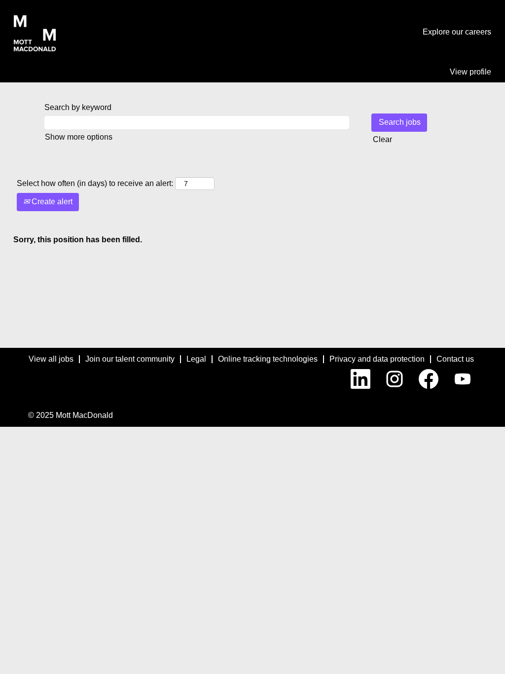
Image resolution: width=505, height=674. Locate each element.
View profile (470, 72)
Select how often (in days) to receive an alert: (95, 183)
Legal (196, 359)
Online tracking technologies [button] (268, 359)
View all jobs (51, 359)
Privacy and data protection (377, 359)
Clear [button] (382, 139)
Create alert (51, 201)
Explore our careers (457, 32)
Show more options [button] (78, 137)
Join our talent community (130, 359)
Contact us (455, 359)
